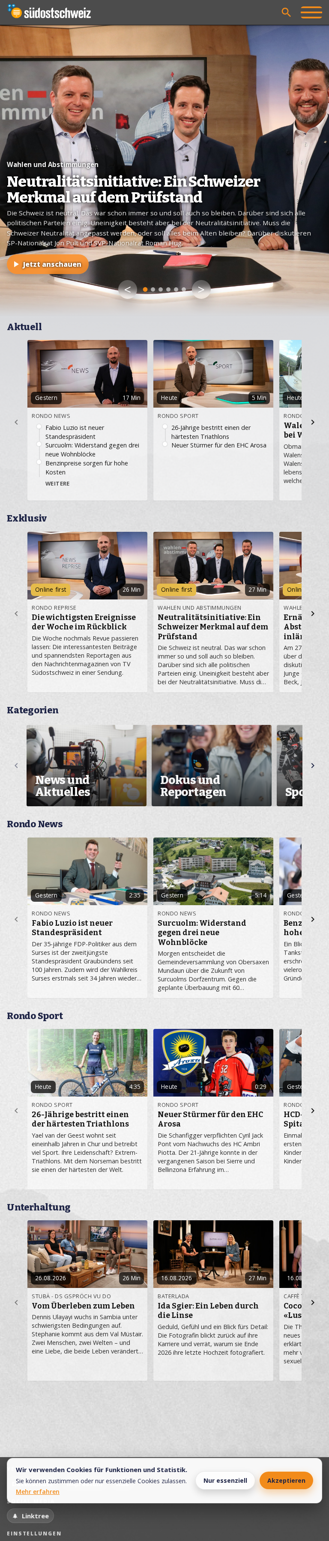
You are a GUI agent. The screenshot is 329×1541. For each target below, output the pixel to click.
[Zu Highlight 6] (184, 289)
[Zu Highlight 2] (153, 289)
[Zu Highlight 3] (161, 289)
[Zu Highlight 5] (176, 289)
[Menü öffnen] (311, 12)
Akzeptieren (286, 1480)
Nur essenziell (225, 1480)
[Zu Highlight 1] (145, 289)
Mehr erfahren (38, 1491)
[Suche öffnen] (287, 12)
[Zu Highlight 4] (168, 289)
